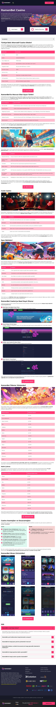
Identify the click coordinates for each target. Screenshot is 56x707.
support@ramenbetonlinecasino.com (8, 684)
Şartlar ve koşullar (44, 669)
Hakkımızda (28, 669)
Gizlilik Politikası (44, 667)
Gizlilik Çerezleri (28, 673)
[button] (28, 628)
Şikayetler (27, 671)
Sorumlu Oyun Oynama (46, 671)
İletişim (27, 667)
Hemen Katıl (49, 703)
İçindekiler (4, 39)
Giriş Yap (49, 2)
